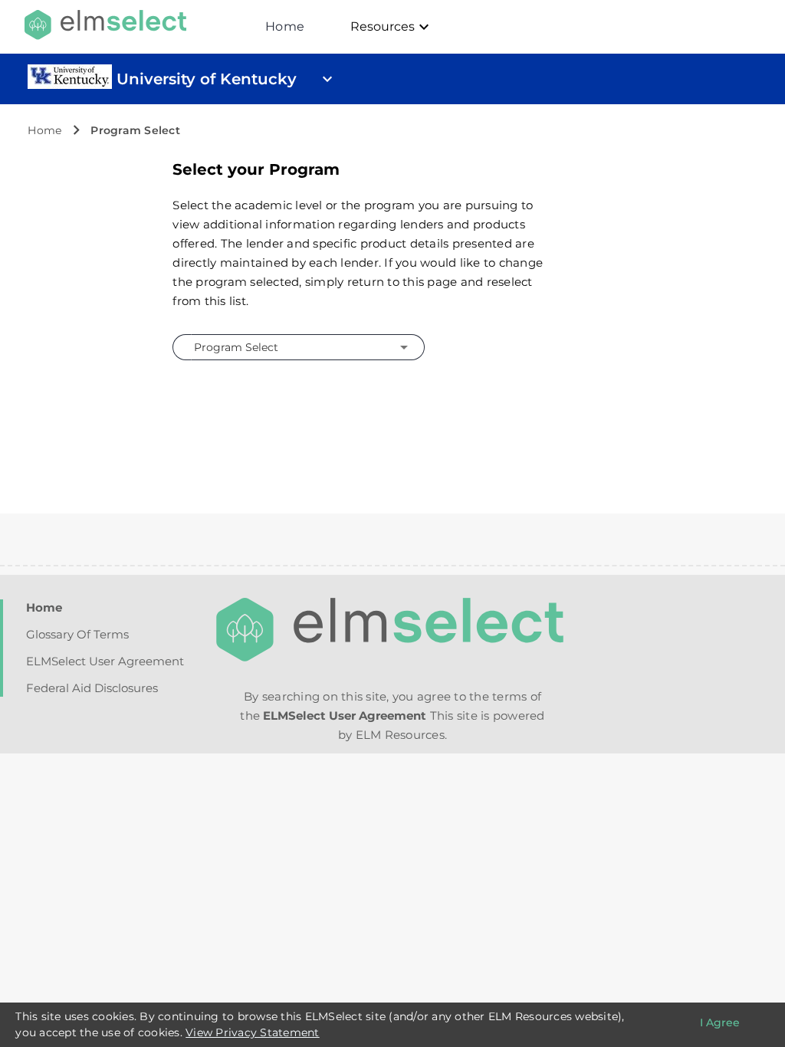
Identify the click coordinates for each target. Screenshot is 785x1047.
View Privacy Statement (253, 1032)
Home (284, 26)
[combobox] (296, 346)
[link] (70, 85)
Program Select (135, 130)
